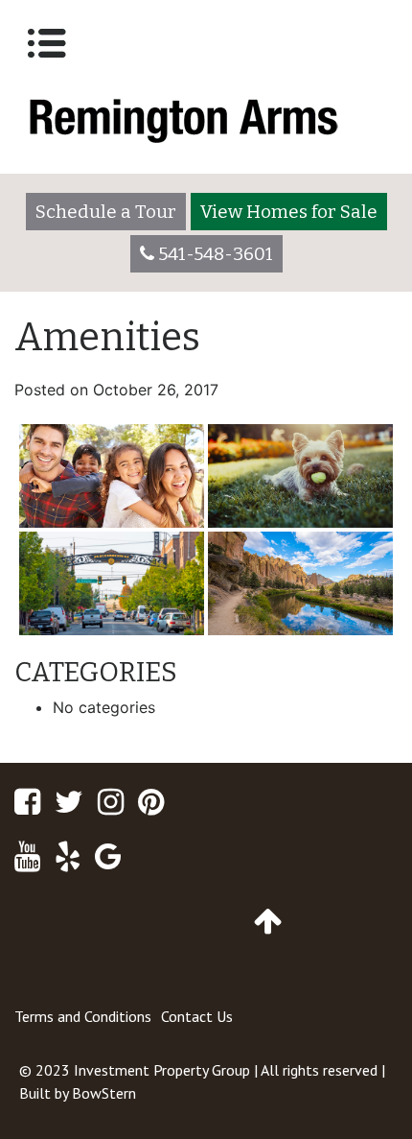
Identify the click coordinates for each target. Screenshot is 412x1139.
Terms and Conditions (82, 1016)
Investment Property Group (162, 1070)
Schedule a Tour (105, 212)
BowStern (104, 1093)
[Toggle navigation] (47, 43)
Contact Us (197, 1016)
